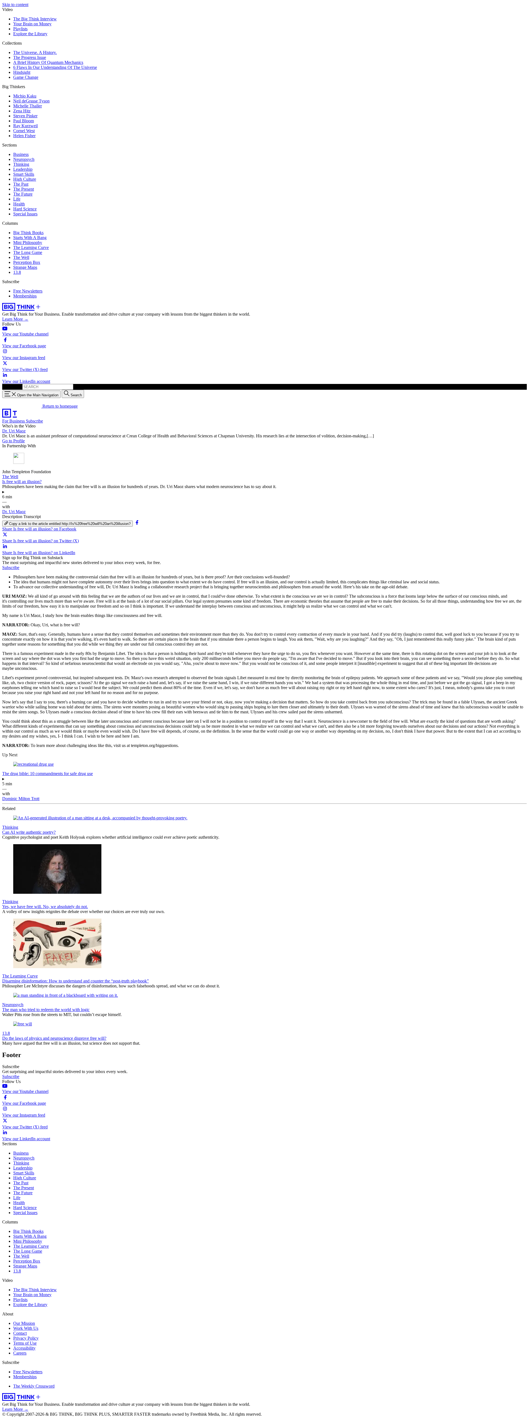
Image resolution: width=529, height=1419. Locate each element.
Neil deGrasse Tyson (31, 101)
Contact (20, 1333)
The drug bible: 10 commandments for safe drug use (47, 773)
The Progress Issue (29, 57)
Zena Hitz (22, 111)
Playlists (20, 28)
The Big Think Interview (35, 19)
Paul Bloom (23, 120)
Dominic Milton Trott (20, 798)
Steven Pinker (25, 115)
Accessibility (24, 1348)
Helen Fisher (24, 135)
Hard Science (25, 209)
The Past (20, 184)
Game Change (25, 77)
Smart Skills (23, 174)
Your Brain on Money (32, 23)
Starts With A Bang (30, 237)
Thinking (21, 164)
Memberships (25, 296)
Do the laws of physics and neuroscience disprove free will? (54, 1038)
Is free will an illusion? (22, 481)
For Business (14, 421)
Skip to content (15, 4)
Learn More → (15, 319)
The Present (23, 189)
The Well (21, 257)
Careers (19, 1353)
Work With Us (25, 1328)
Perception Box (26, 262)
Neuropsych (23, 159)
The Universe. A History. (35, 52)
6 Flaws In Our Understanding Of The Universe (55, 67)
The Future (23, 194)
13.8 (17, 272)
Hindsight (21, 72)
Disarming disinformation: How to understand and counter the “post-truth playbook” (75, 981)
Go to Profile (13, 440)
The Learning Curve (31, 247)
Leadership (23, 169)
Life (16, 199)
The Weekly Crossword (34, 1386)
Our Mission (24, 1323)
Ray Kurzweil (25, 125)
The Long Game (27, 252)
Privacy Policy (26, 1338)
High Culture (24, 179)
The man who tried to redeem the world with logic (46, 1009)
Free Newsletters (27, 291)
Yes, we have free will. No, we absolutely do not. (45, 906)
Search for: (11, 386)
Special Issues (25, 214)
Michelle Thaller (27, 106)
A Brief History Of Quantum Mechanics (48, 62)
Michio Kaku (24, 96)
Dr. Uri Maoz (14, 431)
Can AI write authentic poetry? (29, 832)
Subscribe (34, 421)
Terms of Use (25, 1343)
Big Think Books (28, 232)
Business (21, 154)
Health (19, 204)
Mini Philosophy (27, 242)
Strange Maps (25, 267)
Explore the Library (30, 33)
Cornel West (24, 130)
